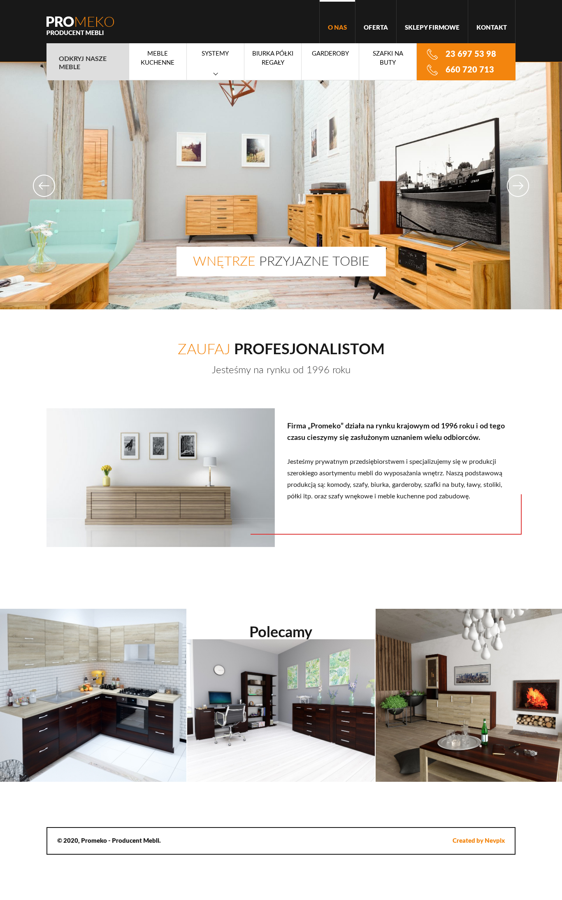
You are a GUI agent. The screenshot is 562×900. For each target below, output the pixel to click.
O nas (337, 28)
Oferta (376, 28)
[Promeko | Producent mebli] (80, 25)
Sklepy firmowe (432, 28)
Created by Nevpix (479, 841)
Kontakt (491, 28)
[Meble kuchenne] (93, 695)
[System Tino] (468, 695)
